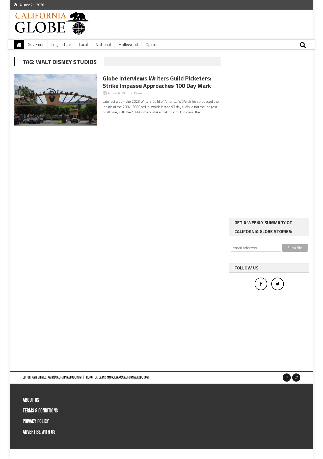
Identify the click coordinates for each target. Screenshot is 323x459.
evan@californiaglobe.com (131, 377)
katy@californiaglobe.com (65, 377)
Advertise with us (39, 432)
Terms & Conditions (40, 410)
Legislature (61, 44)
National (103, 44)
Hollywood (128, 44)
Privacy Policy (36, 421)
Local (83, 44)
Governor (36, 44)
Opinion (152, 44)
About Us (31, 400)
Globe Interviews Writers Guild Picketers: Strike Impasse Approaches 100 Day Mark (157, 82)
